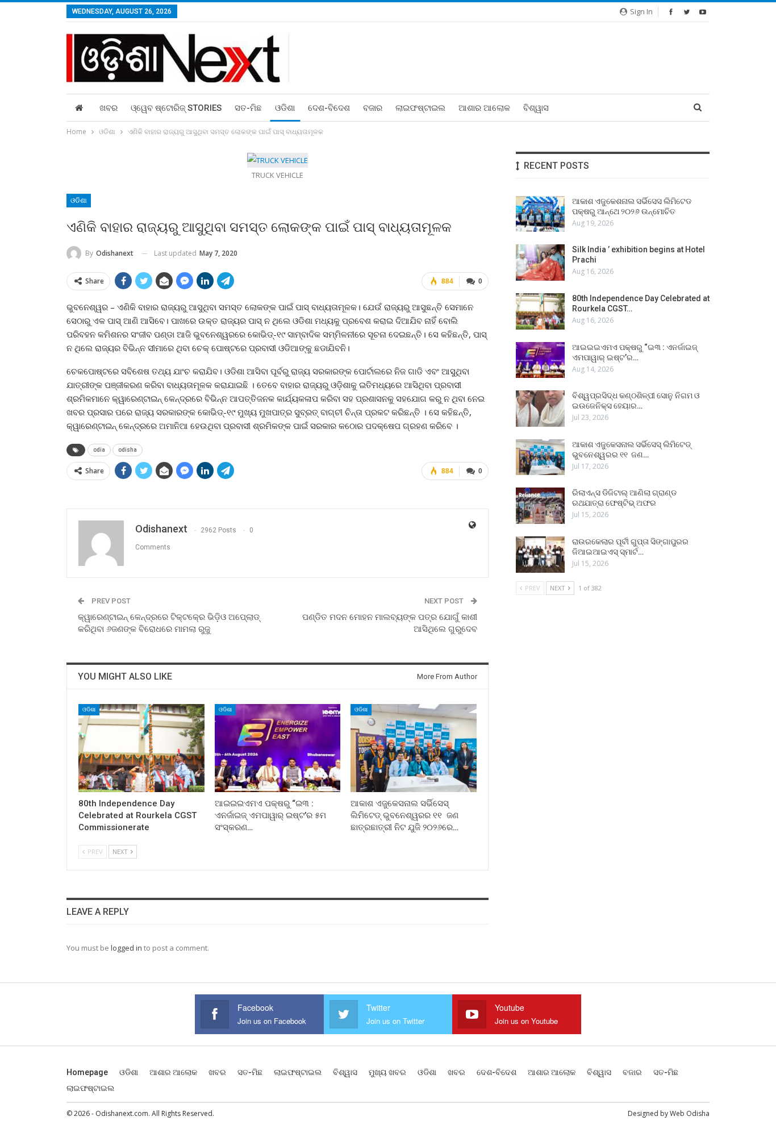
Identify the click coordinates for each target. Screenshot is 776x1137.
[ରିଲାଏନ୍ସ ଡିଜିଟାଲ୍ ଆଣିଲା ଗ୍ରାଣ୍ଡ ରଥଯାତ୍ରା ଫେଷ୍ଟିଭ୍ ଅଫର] (540, 506)
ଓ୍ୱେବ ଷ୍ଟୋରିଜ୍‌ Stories (176, 108)
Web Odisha (690, 1113)
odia (99, 450)
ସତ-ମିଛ (248, 108)
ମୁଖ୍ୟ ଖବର (387, 1072)
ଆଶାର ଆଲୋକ (484, 108)
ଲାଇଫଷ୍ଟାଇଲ (420, 108)
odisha (127, 450)
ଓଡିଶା (285, 108)
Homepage (87, 1072)
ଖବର (108, 108)
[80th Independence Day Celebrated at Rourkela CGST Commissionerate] (141, 748)
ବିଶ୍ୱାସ (536, 108)
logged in (126, 948)
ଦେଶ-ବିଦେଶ (329, 108)
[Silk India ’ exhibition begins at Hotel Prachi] (540, 262)
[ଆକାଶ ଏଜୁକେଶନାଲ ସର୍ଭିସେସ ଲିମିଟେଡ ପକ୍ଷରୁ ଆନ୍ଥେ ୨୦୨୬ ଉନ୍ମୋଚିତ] (540, 214)
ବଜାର (372, 108)
